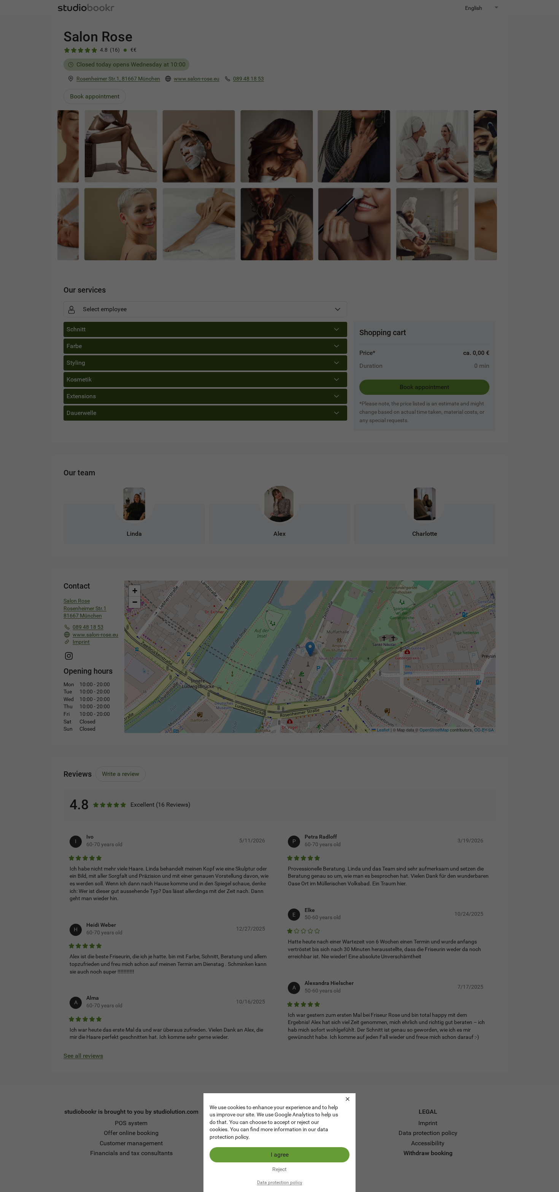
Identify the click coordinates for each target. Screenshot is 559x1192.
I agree (280, 1154)
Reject (279, 1169)
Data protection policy (279, 1182)
